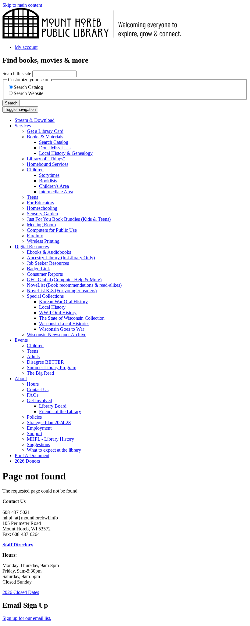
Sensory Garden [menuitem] (42, 213)
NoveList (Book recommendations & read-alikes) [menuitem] (74, 285)
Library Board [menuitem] (52, 406)
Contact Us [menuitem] (37, 389)
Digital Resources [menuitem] (32, 246)
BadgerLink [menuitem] (38, 268)
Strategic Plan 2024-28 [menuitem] (49, 422)
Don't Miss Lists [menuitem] (54, 147)
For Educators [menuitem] (40, 202)
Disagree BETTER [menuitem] (45, 362)
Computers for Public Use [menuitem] (52, 230)
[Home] (91, 36)
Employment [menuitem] (39, 428)
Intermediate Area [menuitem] (56, 191)
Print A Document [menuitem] (32, 455)
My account (26, 47)
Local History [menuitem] (52, 307)
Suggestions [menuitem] (38, 444)
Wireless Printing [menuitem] (43, 241)
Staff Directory (17, 544)
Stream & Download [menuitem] (35, 120)
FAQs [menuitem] (32, 395)
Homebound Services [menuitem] (47, 164)
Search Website (28, 93)
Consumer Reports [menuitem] (45, 274)
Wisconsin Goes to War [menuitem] (61, 329)
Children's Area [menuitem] (54, 186)
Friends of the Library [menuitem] (60, 411)
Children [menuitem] (35, 169)
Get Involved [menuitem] (39, 400)
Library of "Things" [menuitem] (46, 158)
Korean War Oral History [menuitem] (63, 301)
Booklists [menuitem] (48, 180)
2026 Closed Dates (20, 592)
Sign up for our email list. (26, 618)
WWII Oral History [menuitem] (58, 312)
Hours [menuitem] (33, 384)
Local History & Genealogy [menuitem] (66, 153)
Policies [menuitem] (34, 417)
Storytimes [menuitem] (49, 175)
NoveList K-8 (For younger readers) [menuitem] (62, 290)
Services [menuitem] (23, 125)
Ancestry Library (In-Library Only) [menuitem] (61, 257)
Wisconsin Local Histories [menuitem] (64, 323)
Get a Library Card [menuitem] (45, 131)
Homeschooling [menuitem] (42, 208)
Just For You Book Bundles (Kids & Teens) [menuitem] (69, 219)
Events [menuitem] (21, 340)
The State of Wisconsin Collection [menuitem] (72, 318)
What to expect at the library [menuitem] (54, 450)
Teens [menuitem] (32, 197)
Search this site (16, 73)
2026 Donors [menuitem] (27, 461)
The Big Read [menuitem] (40, 373)
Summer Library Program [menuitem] (51, 367)
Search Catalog (28, 87)
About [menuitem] (21, 378)
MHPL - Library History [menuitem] (50, 439)
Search (11, 103)
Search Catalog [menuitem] (53, 142)
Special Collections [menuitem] (45, 296)
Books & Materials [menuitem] (45, 136)
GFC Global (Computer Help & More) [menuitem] (64, 279)
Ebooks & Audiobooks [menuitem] (49, 252)
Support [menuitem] (34, 433)
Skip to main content (22, 5)
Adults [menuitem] (33, 356)
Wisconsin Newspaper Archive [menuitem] (56, 334)
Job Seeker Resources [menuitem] (48, 263)
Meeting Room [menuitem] (41, 224)
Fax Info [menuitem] (35, 235)
